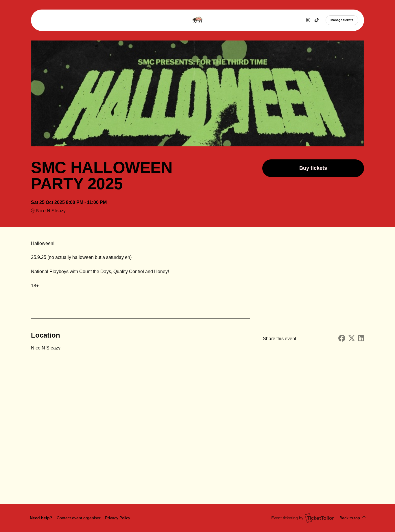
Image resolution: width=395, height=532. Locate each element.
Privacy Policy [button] (117, 518)
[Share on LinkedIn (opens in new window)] (361, 339)
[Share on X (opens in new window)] (351, 339)
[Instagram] (308, 20)
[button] (79, 518)
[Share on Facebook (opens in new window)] (341, 339)
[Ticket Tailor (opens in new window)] (319, 517)
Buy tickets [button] (313, 168)
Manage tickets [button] (342, 20)
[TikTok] (317, 20)
